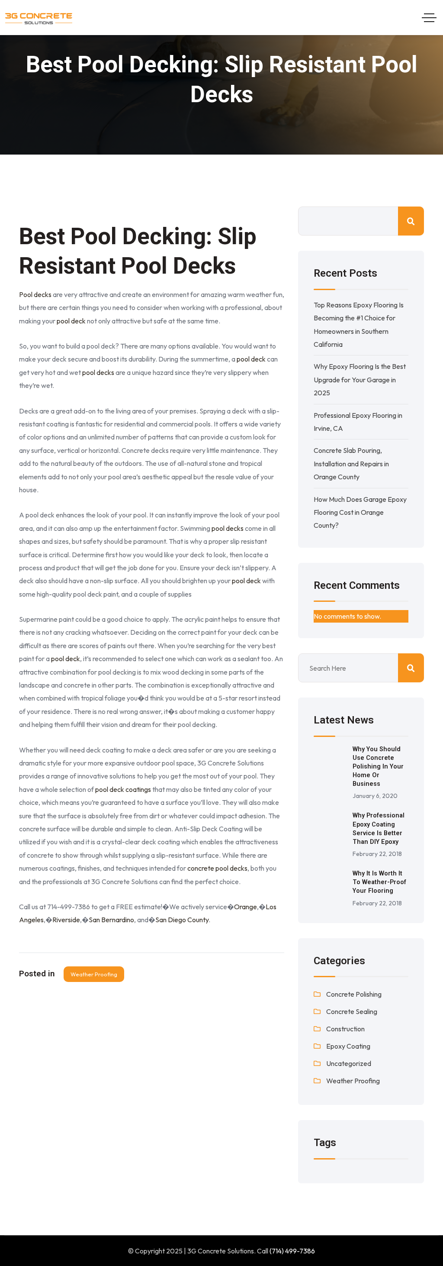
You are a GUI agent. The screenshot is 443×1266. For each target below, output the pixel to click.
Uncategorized (348, 1063)
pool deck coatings (123, 789)
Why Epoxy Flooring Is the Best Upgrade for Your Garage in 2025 (360, 379)
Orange (245, 906)
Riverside (66, 919)
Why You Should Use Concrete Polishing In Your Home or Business (378, 767)
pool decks (98, 372)
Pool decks (35, 294)
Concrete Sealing (351, 1011)
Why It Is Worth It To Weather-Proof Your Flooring (379, 882)
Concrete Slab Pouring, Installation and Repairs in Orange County (351, 463)
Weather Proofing (94, 974)
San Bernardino (111, 919)
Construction (345, 1028)
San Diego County (182, 919)
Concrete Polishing (354, 994)
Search (411, 221)
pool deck (71, 320)
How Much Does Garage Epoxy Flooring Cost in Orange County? (360, 512)
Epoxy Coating (348, 1046)
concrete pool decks (217, 868)
